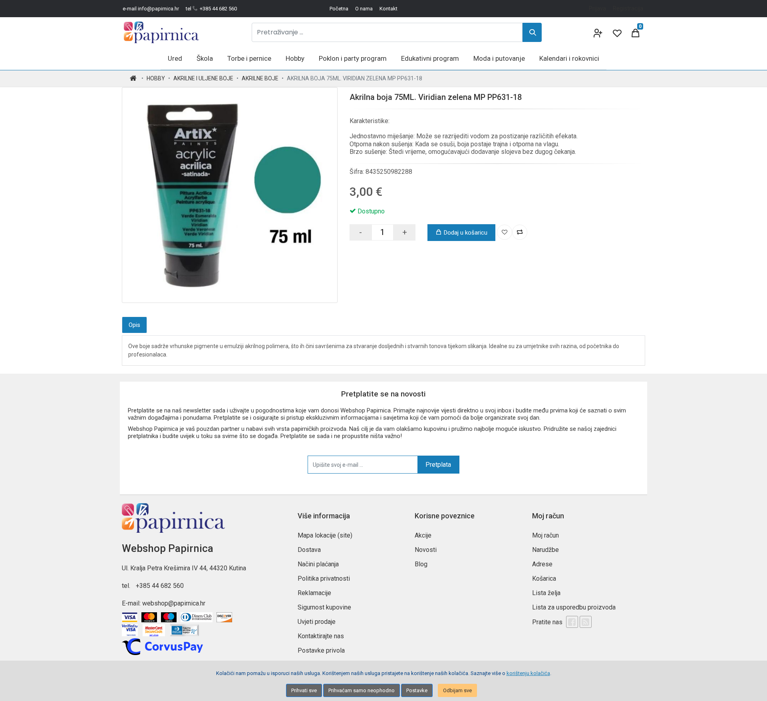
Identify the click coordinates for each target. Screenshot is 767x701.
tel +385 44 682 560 (211, 9)
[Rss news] (586, 622)
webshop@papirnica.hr (173, 603)
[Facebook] (572, 622)
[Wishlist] (616, 32)
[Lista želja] (504, 232)
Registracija (628, 8)
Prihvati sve (304, 690)
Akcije (423, 535)
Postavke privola (321, 650)
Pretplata (438, 464)
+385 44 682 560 (160, 585)
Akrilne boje (260, 78)
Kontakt (388, 9)
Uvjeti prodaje (317, 621)
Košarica (544, 578)
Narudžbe (545, 550)
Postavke (416, 690)
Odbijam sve (457, 690)
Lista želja (546, 593)
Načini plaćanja (318, 564)
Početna (339, 9)
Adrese (542, 564)
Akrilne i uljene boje (203, 78)
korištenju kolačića (528, 673)
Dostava (309, 550)
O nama (364, 9)
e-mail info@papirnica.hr (151, 9)
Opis (134, 325)
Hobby (156, 78)
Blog (421, 564)
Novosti (426, 550)
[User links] (597, 32)
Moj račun (545, 535)
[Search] (532, 32)
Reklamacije (314, 593)
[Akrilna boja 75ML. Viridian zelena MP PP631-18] (229, 195)
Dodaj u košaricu (465, 232)
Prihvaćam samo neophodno (361, 690)
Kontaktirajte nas (321, 636)
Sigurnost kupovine (324, 607)
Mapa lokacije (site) (325, 535)
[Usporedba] (519, 232)
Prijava (597, 8)
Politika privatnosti (324, 578)
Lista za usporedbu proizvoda (574, 607)
